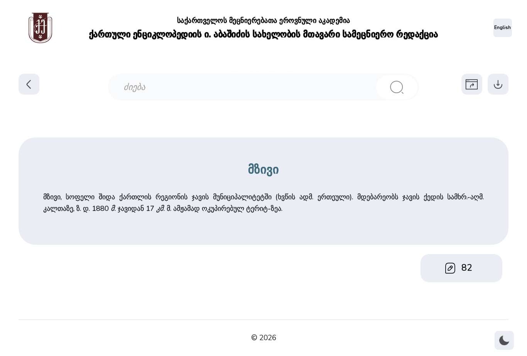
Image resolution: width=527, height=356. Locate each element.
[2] (397, 87)
